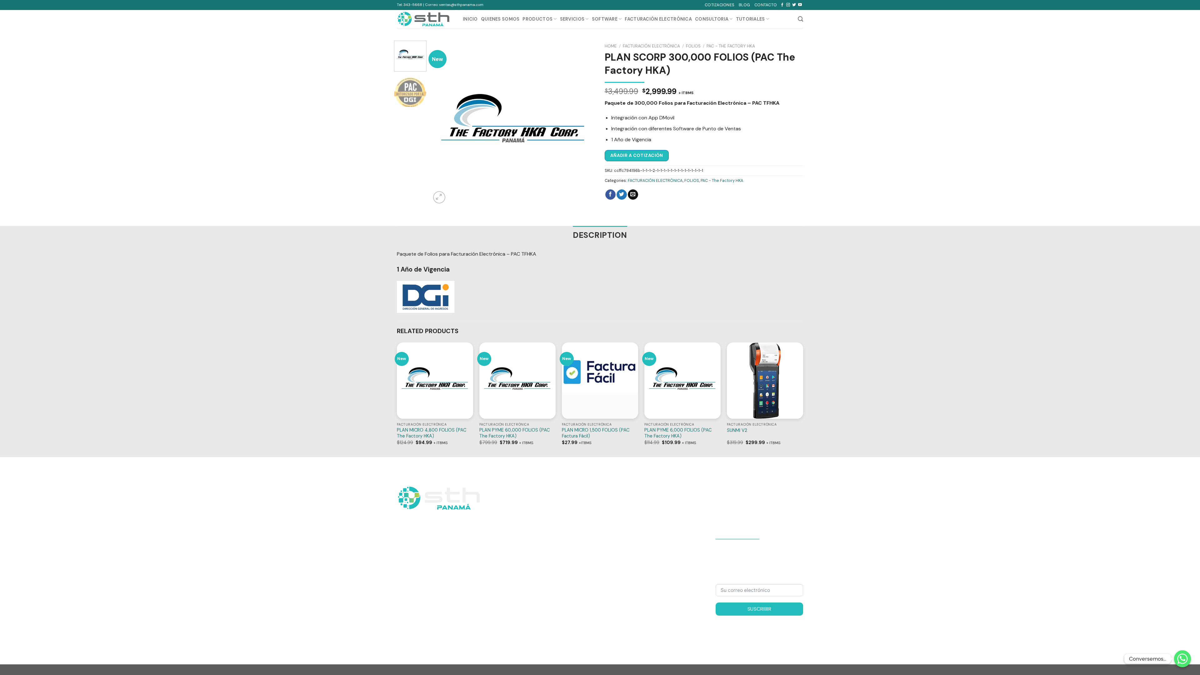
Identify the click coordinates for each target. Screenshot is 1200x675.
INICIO (470, 19)
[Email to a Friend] (633, 194)
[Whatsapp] (1182, 658)
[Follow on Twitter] (794, 5)
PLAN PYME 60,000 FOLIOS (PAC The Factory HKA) (514, 433)
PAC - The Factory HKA (731, 46)
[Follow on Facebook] (782, 5)
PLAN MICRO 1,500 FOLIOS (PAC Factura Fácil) (595, 433)
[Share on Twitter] (622, 194)
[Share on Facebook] (610, 194)
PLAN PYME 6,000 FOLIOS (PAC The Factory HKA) (678, 433)
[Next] (584, 122)
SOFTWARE (605, 19)
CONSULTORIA (711, 19)
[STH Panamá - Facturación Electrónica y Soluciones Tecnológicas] (425, 19)
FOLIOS (693, 46)
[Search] (800, 19)
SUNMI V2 (737, 430)
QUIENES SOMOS (500, 19)
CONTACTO (765, 5)
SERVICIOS (572, 19)
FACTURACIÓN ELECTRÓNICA (651, 46)
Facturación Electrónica (658, 19)
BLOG (744, 5)
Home (611, 46)
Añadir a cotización (636, 155)
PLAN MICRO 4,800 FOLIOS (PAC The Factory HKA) (431, 433)
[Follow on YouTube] (800, 5)
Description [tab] (600, 235)
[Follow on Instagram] (788, 5)
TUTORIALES (750, 19)
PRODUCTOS (537, 19)
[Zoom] (439, 197)
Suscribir (759, 609)
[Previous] (442, 122)
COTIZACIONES (719, 5)
